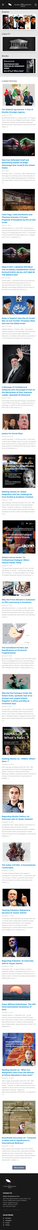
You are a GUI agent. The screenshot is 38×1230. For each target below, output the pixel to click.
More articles (19, 1168)
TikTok (7, 1225)
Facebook (8, 1220)
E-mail (7, 1223)
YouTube (8, 1218)
